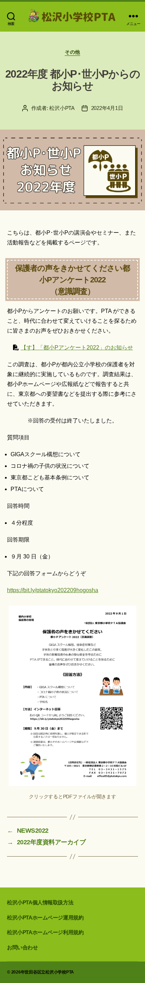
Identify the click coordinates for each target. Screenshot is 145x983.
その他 (72, 52)
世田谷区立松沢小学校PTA (49, 972)
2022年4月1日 (107, 108)
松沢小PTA (61, 108)
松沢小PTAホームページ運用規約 (45, 917)
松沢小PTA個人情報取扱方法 (40, 902)
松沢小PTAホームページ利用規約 (45, 932)
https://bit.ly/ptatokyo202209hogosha (52, 590)
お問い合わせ (22, 947)
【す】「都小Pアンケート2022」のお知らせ (77, 347)
